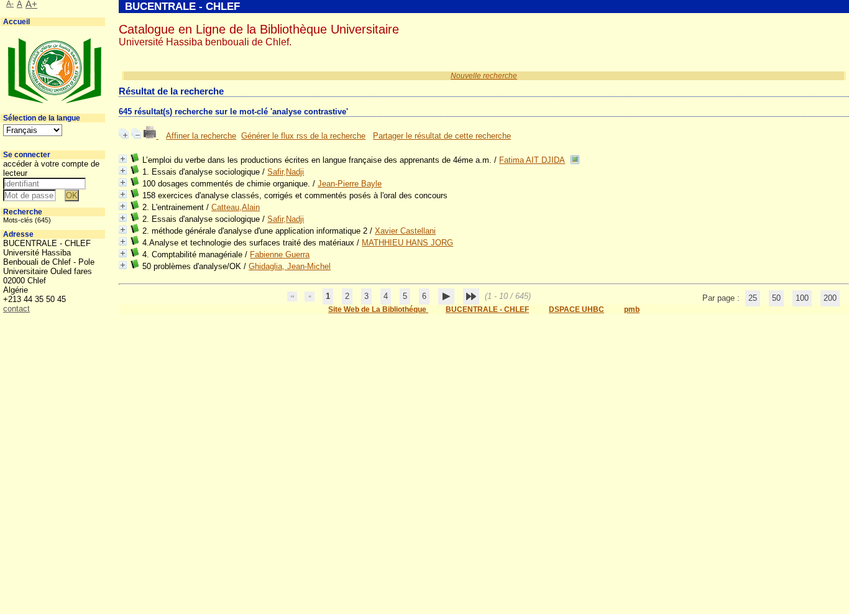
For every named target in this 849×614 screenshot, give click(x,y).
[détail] (123, 159)
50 (776, 298)
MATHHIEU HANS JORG (407, 242)
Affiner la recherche (201, 135)
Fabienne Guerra (280, 254)
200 (830, 298)
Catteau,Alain (235, 207)
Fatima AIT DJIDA (532, 160)
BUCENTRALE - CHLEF (487, 309)
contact (16, 308)
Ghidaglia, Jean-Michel (290, 266)
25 (752, 298)
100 (802, 298)
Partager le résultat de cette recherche (442, 135)
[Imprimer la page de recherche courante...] (151, 135)
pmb (632, 309)
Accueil (16, 21)
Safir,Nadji (285, 171)
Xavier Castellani (405, 231)
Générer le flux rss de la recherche (303, 135)
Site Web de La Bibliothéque (378, 309)
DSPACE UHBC (576, 309)
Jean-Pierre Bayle (350, 183)
